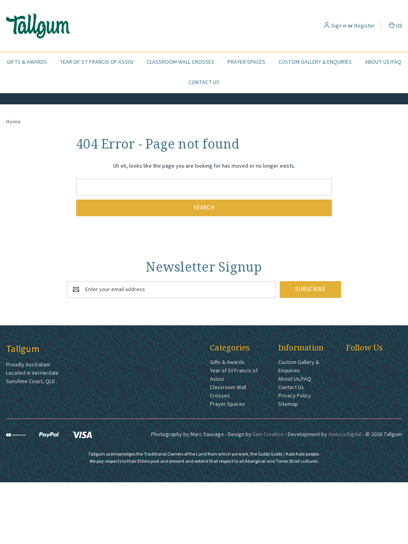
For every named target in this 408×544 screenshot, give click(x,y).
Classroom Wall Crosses (180, 62)
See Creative (268, 434)
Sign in (339, 26)
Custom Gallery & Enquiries (315, 62)
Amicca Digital (344, 434)
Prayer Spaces (246, 62)
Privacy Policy (294, 396)
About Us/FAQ (383, 62)
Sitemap (288, 404)
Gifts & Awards (27, 62)
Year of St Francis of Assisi (96, 62)
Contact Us (204, 82)
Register (364, 26)
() (398, 26)
